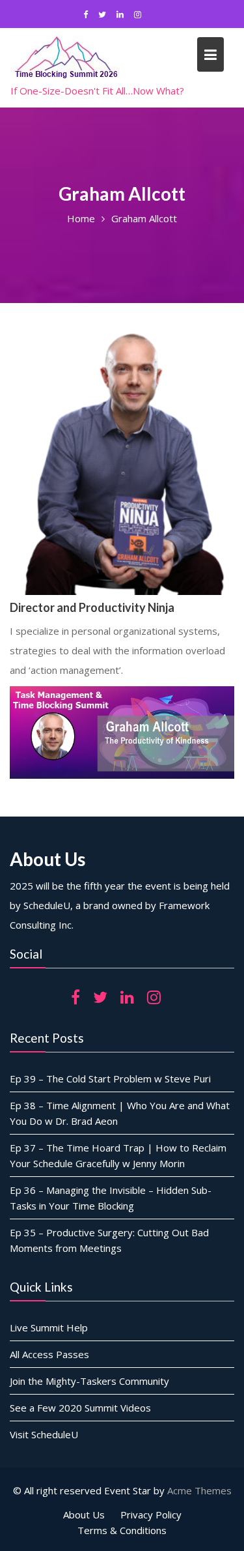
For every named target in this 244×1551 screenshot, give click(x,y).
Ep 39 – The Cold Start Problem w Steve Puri (110, 1078)
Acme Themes (199, 1490)
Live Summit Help (49, 1327)
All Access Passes (49, 1354)
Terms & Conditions (122, 1530)
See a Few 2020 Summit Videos (80, 1407)
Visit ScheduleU (44, 1434)
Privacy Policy (151, 1514)
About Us (84, 1514)
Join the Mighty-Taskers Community (89, 1380)
